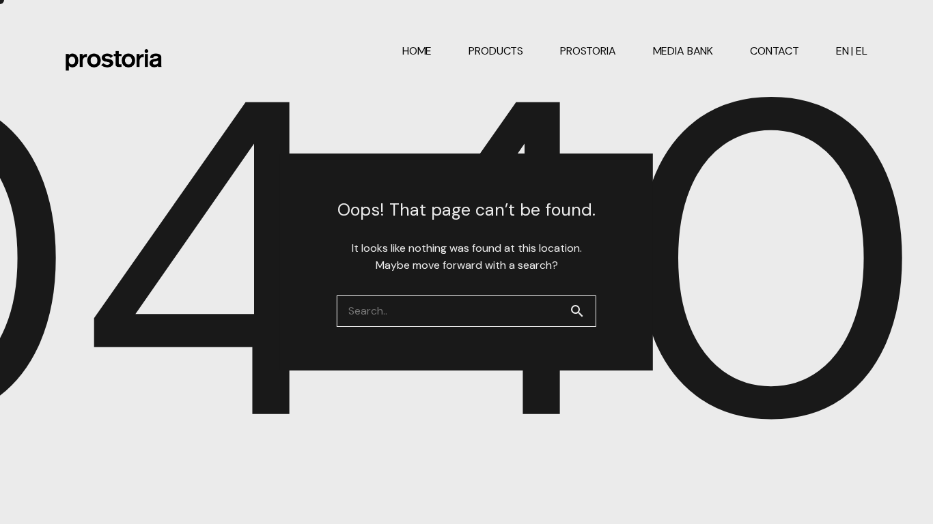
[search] (582, 311)
